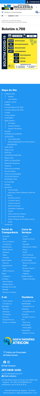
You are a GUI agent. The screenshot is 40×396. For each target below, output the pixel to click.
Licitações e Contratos (6, 277)
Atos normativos (8, 241)
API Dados (11, 123)
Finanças (7, 184)
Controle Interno (14, 200)
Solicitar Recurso (8, 320)
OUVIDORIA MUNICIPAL (13, 155)
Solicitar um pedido (9, 322)
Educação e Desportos (16, 208)
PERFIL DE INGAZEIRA (12, 160)
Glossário (7, 131)
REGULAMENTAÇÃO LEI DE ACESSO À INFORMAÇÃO (21, 143)
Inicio (4, 268)
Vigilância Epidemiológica (27, 275)
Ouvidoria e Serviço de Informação (29, 259)
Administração (13, 190)
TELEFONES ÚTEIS (10, 179)
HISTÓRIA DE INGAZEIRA (13, 134)
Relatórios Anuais (29, 333)
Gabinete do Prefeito (30, 247)
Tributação (26, 271)
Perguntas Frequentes (12, 163)
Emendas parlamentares (7, 259)
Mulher (10, 211)
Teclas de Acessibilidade (12, 174)
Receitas (5, 289)
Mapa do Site (8, 150)
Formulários (7, 314)
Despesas (6, 252)
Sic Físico (6, 317)
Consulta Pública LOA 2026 (13, 110)
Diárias (5, 255)
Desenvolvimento (14, 206)
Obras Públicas (8, 281)
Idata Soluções (22, 393)
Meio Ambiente (28, 255)
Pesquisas (7, 166)
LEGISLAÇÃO (9, 136)
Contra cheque (9, 115)
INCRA (25, 252)
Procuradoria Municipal (16, 216)
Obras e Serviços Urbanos (17, 214)
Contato (7, 112)
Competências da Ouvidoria (28, 313)
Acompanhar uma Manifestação (28, 302)
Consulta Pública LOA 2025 (13, 107)
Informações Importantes (26, 329)
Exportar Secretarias (15, 128)
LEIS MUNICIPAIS (14, 139)
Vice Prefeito (12, 99)
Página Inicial (8, 158)
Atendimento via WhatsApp (28, 308)
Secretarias (8, 187)
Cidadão (7, 104)
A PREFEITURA (9, 94)
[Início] (2, 16)
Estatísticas (6, 312)
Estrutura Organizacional (7, 264)
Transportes (8, 224)
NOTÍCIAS (7, 152)
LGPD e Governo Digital (8, 272)
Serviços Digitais (10, 171)
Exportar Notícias (14, 126)
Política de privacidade (12, 168)
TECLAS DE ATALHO (11, 176)
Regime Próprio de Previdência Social (21, 219)
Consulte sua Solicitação (7, 305)
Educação (6, 236)
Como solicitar (8, 301)
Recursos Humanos (9, 292)
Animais (25, 236)
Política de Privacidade (15, 352)
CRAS (24, 241)
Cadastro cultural (10, 102)
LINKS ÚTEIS (8, 147)
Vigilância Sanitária (29, 279)
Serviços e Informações (13, 12)
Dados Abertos (9, 120)
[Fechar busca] (37, 12)
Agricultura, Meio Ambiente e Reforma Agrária (21, 194)
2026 (33, 390)
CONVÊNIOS (8, 118)
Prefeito (11, 96)
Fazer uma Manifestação (26, 324)
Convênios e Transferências (7, 245)
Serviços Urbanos (29, 268)
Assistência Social (14, 198)
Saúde (10, 222)
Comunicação (9, 182)
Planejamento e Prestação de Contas (9, 285)
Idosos (25, 249)
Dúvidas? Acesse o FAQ (28, 318)
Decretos (6, 309)
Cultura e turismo (14, 203)
